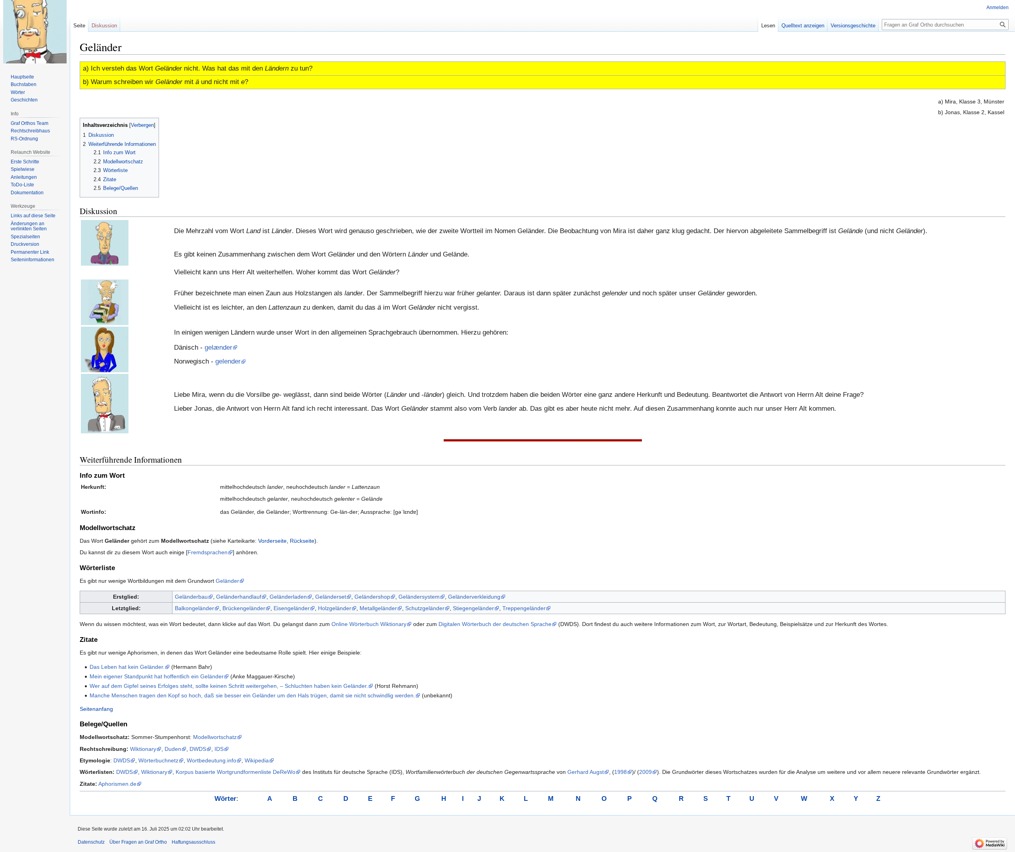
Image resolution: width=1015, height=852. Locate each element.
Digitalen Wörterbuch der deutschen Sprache (495, 624)
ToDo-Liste (22, 185)
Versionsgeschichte (853, 26)
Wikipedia (257, 760)
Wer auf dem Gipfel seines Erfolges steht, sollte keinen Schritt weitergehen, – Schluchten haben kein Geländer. (229, 686)
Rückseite (302, 541)
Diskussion (104, 26)
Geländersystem (419, 597)
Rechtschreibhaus (30, 131)
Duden (173, 749)
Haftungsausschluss (193, 842)
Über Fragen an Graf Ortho (138, 842)
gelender (228, 361)
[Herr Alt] (104, 302)
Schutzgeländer (424, 608)
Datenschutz (91, 842)
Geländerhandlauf (238, 597)
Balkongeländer (194, 608)
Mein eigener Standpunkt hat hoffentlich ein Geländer (157, 676)
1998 (620, 772)
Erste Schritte (25, 162)
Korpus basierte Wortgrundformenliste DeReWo (235, 772)
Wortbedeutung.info (211, 760)
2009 (645, 772)
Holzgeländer (334, 608)
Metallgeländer (378, 608)
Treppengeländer (524, 608)
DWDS (198, 749)
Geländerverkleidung (474, 597)
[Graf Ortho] (104, 403)
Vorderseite (272, 541)
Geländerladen (288, 597)
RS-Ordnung (24, 139)
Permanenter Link (30, 252)
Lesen (768, 26)
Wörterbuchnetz (158, 760)
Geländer (227, 581)
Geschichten (24, 100)
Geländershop (372, 597)
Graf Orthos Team (29, 123)
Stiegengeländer (473, 608)
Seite (79, 26)
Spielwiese (22, 169)
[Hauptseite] (35, 31)
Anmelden (997, 7)
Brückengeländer (243, 608)
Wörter (18, 92)
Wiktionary (143, 749)
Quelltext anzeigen (802, 26)
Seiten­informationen (32, 259)
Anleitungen (24, 177)
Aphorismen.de (117, 784)
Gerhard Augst (585, 772)
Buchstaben (23, 84)
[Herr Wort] (104, 242)
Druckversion (25, 244)
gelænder (218, 347)
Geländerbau (191, 597)
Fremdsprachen (208, 552)
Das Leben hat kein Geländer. (127, 667)
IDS (219, 749)
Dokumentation (27, 192)
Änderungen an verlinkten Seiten (29, 226)
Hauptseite (22, 77)
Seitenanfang (96, 709)
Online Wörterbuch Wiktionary (368, 624)
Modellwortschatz (215, 737)
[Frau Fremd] (104, 349)
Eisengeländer (292, 608)
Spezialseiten (25, 236)
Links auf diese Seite (33, 215)
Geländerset (330, 597)
